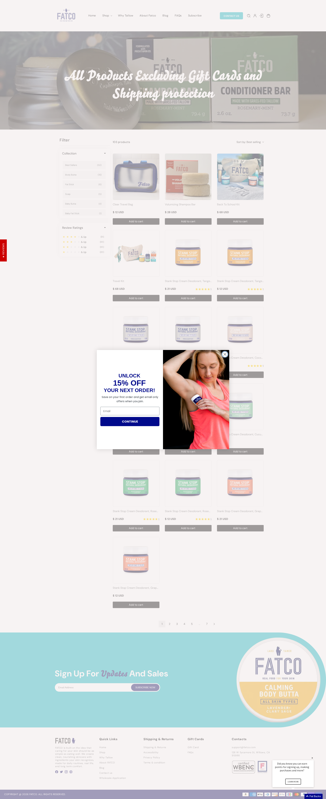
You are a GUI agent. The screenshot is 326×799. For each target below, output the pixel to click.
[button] (297, 796)
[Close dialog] (225, 354)
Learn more (293, 781)
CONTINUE (130, 421)
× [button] (312, 757)
